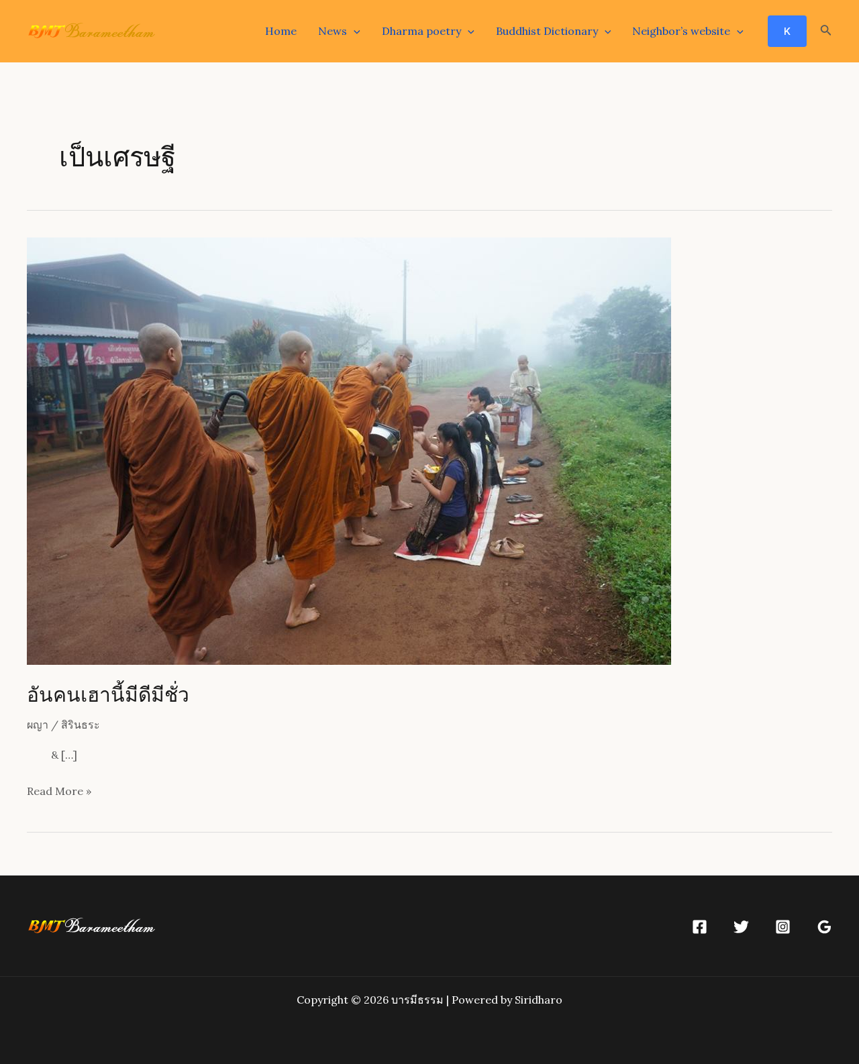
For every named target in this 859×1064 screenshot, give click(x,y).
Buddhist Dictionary (547, 31)
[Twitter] (741, 927)
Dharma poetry (421, 31)
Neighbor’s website (681, 31)
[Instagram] (783, 927)
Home (281, 31)
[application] (353, 31)
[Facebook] (699, 927)
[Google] (824, 927)
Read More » (59, 793)
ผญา (37, 724)
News (332, 31)
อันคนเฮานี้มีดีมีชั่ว (108, 694)
